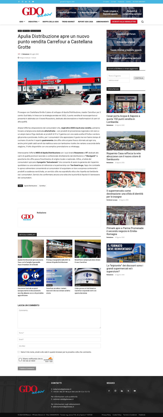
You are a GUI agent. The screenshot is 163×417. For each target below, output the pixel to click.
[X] (29, 2)
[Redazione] (19, 54)
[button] (142, 21)
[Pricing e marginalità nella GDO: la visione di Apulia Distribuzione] (59, 249)
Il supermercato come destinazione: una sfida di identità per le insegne (125, 193)
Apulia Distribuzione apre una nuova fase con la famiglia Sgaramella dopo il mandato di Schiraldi (30, 262)
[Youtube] (33, 2)
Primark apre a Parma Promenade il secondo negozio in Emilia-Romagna (125, 231)
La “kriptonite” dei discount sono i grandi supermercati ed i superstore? (125, 268)
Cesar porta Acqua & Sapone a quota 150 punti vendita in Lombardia (123, 119)
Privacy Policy (106, 415)
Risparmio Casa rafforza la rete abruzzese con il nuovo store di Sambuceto (124, 156)
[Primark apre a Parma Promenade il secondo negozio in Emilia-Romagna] (126, 215)
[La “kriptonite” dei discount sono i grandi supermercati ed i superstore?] (126, 253)
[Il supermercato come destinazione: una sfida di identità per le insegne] (126, 178)
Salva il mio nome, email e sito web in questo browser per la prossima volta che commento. (56, 352)
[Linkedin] (26, 2)
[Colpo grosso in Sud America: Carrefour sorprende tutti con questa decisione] (88, 277)
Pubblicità (142, 415)
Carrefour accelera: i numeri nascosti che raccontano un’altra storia (58, 290)
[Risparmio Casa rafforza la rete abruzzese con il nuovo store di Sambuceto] (126, 140)
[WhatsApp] (98, 57)
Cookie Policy (117, 415)
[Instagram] (22, 2)
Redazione (26, 54)
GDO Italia (26, 31)
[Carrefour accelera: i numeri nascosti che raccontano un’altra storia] (59, 277)
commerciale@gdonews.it (63, 399)
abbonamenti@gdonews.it (63, 407)
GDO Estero (21, 285)
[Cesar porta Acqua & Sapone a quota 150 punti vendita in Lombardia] (126, 103)
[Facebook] (19, 2)
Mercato (49, 285)
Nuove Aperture (35, 31)
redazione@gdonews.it (62, 389)
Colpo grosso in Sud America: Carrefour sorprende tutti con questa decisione (85, 290)
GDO (19, 31)
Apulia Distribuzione (30, 186)
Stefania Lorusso (112, 200)
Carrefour (42, 186)
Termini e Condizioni (130, 415)
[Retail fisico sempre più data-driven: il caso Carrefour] (88, 249)
